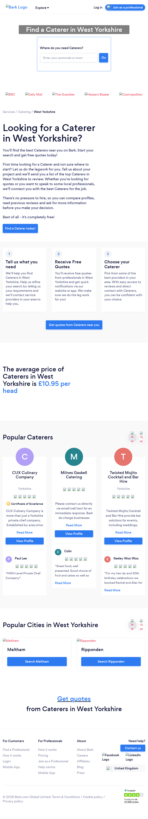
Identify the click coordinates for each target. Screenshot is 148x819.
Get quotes (74, 698)
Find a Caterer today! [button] (20, 228)
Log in (98, 7)
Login (7, 761)
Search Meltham (37, 661)
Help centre (46, 767)
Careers (82, 755)
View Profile (24, 541)
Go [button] (103, 57)
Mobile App (11, 767)
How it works (12, 755)
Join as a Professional (53, 761)
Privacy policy (13, 801)
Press (81, 773)
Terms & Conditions (66, 797)
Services (9, 112)
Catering (24, 112)
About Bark (85, 750)
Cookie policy (93, 797)
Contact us (133, 748)
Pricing (43, 755)
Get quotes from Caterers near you (74, 325)
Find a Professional (16, 750)
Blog (80, 767)
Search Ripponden (111, 661)
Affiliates (83, 761)
